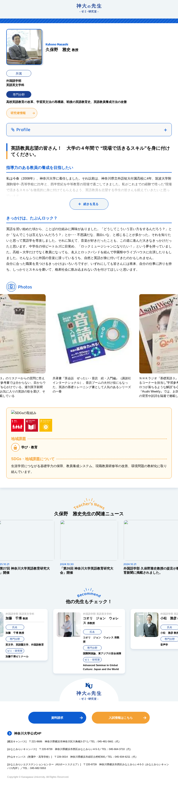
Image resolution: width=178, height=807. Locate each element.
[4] (31, 425)
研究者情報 (18, 113)
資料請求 (57, 717)
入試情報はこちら (121, 717)
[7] (45, 425)
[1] (17, 425)
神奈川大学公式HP (27, 733)
